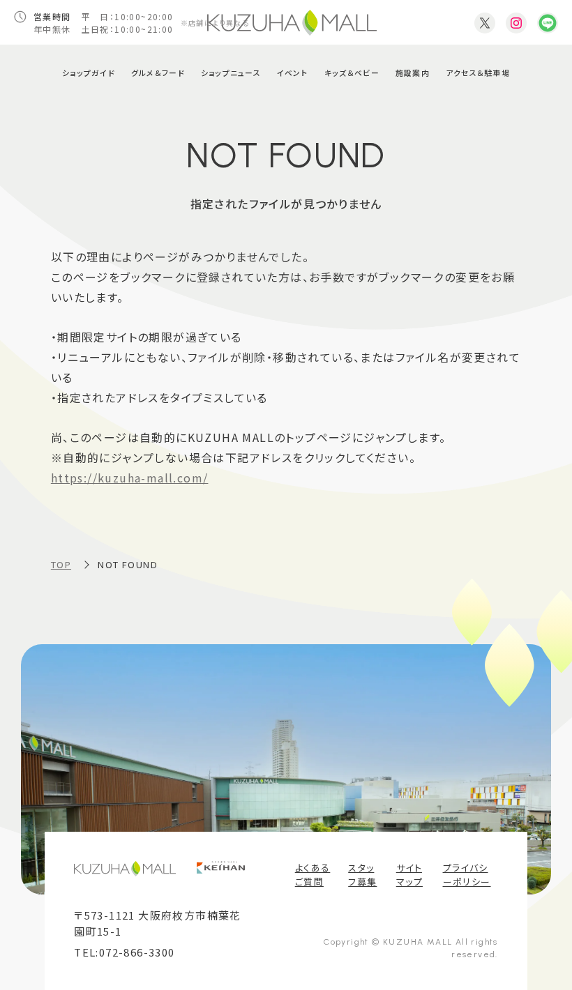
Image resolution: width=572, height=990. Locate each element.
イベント (292, 72)
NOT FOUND (128, 564)
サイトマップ (409, 874)
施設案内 (413, 72)
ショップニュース (231, 72)
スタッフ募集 (362, 874)
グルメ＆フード (158, 72)
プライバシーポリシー (467, 874)
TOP (61, 564)
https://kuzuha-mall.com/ (130, 477)
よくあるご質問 (313, 874)
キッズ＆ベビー (351, 72)
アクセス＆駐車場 (478, 72)
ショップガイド (88, 72)
